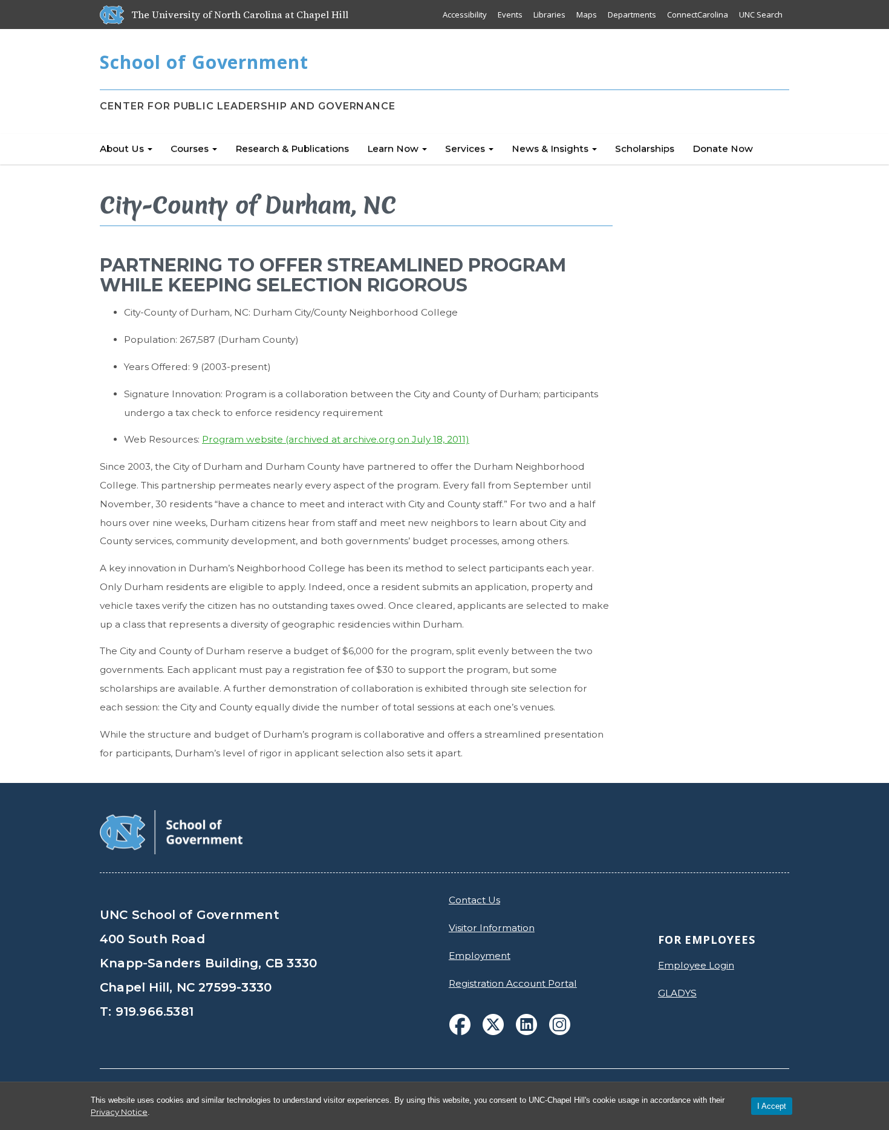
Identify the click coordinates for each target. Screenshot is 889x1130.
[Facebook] (460, 1024)
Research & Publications (292, 148)
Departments (632, 14)
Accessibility (465, 14)
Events (510, 14)
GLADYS (677, 993)
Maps (586, 14)
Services (466, 148)
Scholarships (644, 148)
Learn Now (394, 148)
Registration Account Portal (513, 983)
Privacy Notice (119, 1112)
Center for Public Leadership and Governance (248, 106)
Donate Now (722, 148)
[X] (493, 1024)
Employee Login (696, 965)
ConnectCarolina (697, 14)
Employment (479, 955)
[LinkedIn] (526, 1024)
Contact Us (474, 900)
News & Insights (551, 148)
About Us (123, 148)
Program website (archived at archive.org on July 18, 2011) (335, 439)
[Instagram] (559, 1024)
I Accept (771, 1106)
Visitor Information (492, 928)
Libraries (549, 14)
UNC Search (761, 14)
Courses (191, 148)
